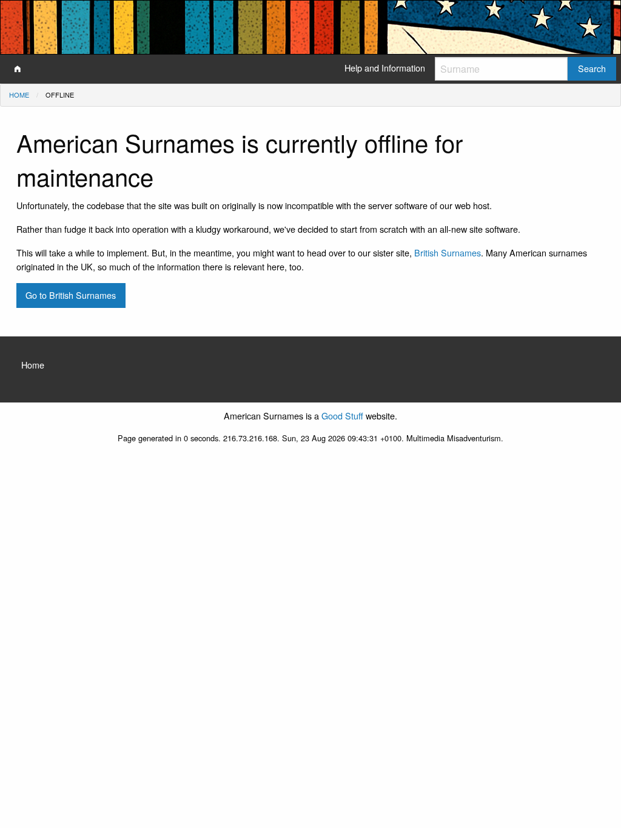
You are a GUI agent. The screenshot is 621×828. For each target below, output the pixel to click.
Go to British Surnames (70, 295)
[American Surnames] (17, 68)
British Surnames (447, 252)
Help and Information (384, 67)
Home (19, 94)
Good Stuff (342, 415)
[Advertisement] (310, 545)
